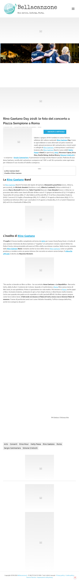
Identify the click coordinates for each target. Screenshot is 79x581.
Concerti (13, 444)
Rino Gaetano (62, 140)
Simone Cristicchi (67, 155)
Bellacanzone (37, 8)
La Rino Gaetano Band (11, 171)
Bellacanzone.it (22, 575)
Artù (56, 152)
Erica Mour (24, 444)
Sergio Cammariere (21, 158)
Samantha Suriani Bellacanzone (25, 127)
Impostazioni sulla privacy (45, 577)
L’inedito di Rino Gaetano (12, 173)
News (39, 127)
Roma (56, 287)
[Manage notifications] (75, 577)
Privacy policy (60, 575)
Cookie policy (70, 575)
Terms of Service (31, 577)
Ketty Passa (36, 444)
